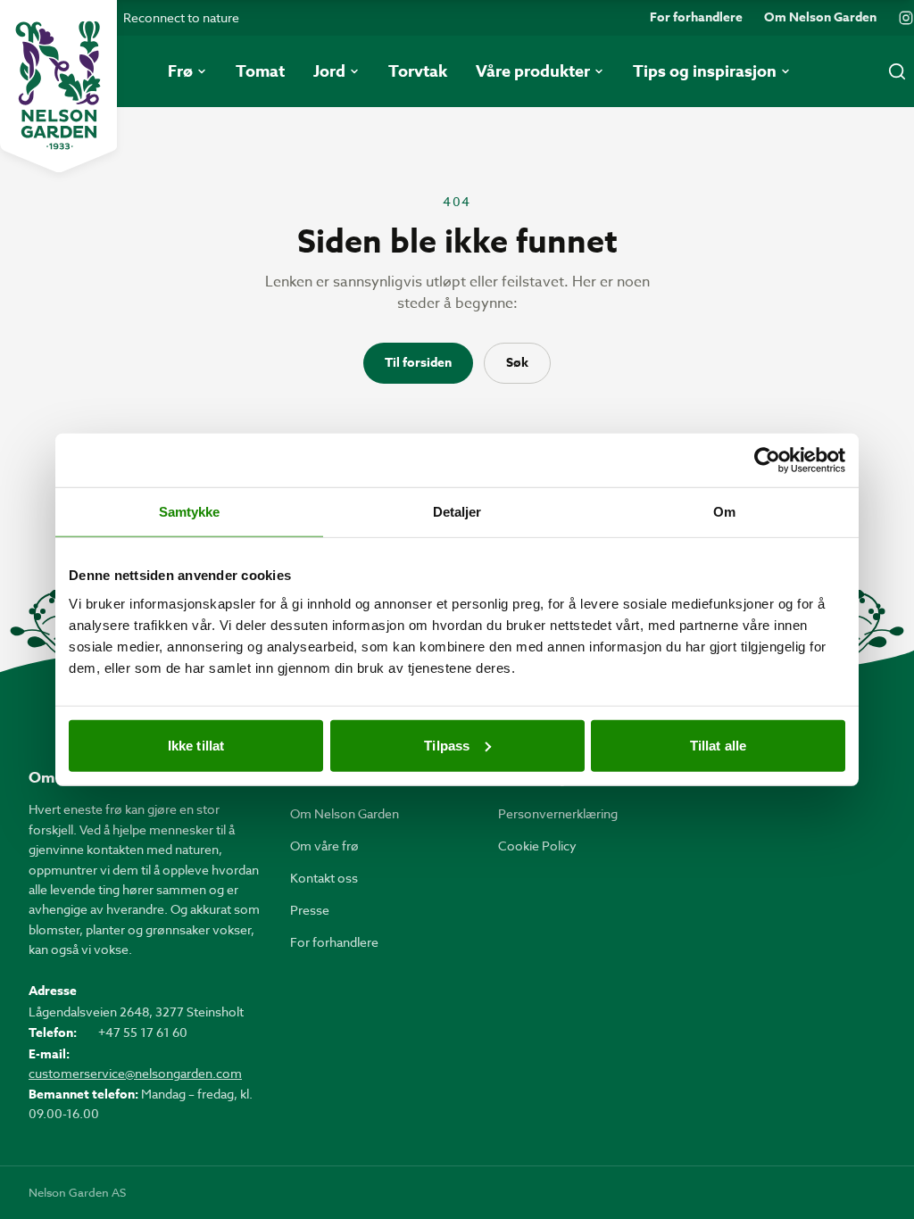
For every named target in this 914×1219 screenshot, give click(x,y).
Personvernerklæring (558, 813)
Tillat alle (718, 744)
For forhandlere (696, 18)
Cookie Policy (537, 845)
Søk (517, 362)
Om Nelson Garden (820, 18)
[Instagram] (906, 18)
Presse (309, 909)
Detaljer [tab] (457, 511)
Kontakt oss (324, 877)
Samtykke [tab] (189, 511)
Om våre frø (324, 845)
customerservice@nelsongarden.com (135, 1073)
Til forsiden (418, 362)
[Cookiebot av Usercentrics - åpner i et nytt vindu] (767, 460)
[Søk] (897, 71)
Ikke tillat (196, 744)
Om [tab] (724, 511)
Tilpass (446, 744)
